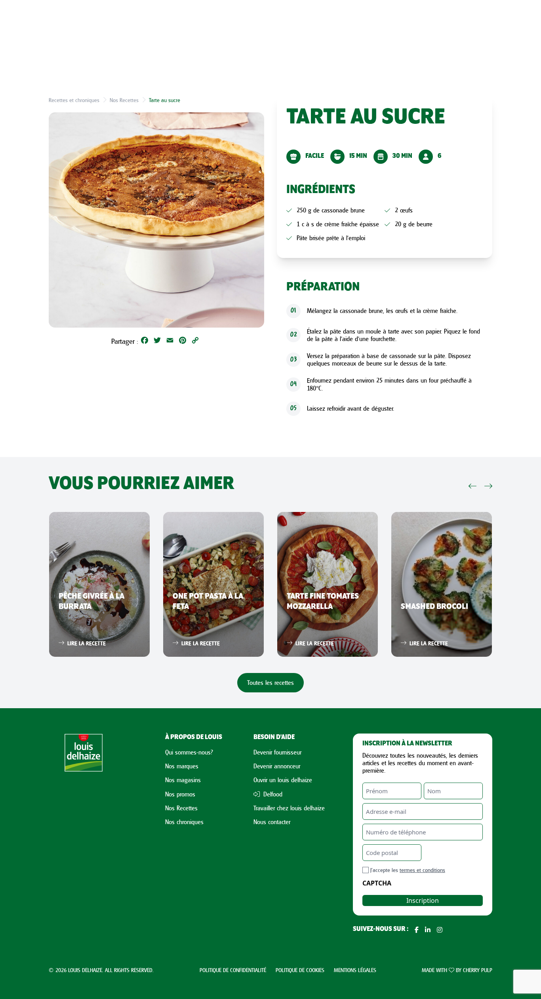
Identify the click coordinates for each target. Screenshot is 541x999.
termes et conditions (422, 869)
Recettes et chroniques (74, 100)
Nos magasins (183, 780)
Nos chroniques (184, 822)
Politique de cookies (300, 970)
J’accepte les (407, 869)
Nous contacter (271, 822)
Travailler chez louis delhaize (289, 808)
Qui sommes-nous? (189, 752)
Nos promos (180, 794)
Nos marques (181, 766)
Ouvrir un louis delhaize (282, 780)
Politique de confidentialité (233, 970)
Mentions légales (355, 970)
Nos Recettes (124, 100)
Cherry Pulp (477, 970)
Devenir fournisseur (277, 752)
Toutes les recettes (270, 682)
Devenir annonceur (276, 766)
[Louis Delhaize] (84, 834)
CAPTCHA (376, 883)
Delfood (271, 794)
